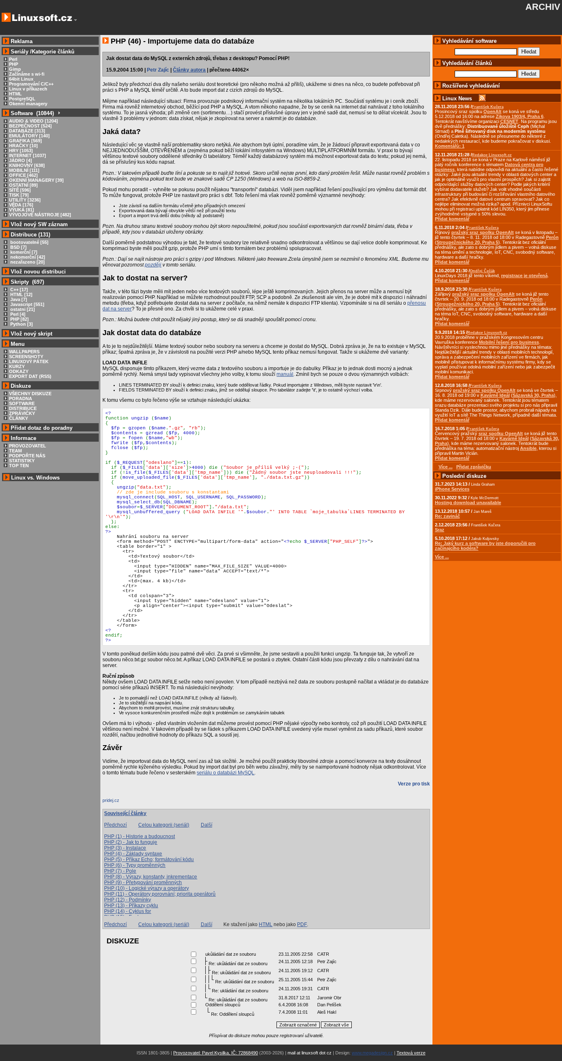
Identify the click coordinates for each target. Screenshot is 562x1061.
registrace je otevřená (524, 275)
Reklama (22, 41)
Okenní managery (28, 103)
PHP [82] (19, 319)
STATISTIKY (22, 460)
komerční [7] (23, 252)
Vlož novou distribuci (38, 272)
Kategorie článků (53, 52)
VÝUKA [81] (21, 209)
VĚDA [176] (21, 204)
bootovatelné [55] (29, 242)
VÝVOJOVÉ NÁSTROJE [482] (40, 214)
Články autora (189, 70)
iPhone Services (452, 488)
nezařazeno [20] (27, 261)
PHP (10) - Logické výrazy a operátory (146, 888)
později (153, 265)
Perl (13, 59)
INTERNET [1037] (27, 155)
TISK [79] (19, 194)
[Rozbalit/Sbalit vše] (59, 113)
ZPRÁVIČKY (22, 413)
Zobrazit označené (298, 1024)
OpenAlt (492, 111)
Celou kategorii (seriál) (163, 825)
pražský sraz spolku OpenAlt (482, 232)
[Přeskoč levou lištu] (75, 20)
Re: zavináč (447, 516)
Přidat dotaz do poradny (40, 428)
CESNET (509, 121)
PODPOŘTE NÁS (27, 455)
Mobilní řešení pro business (509, 342)
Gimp (15, 69)
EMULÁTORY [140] (29, 135)
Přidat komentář (452, 218)
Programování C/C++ (31, 83)
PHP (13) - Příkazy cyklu (131, 905)
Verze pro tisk (414, 784)
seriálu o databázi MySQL (225, 773)
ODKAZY (18, 371)
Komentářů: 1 (449, 146)
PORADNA (20, 398)
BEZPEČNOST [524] (30, 125)
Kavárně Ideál (495, 395)
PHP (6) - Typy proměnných (134, 865)
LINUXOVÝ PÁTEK (29, 361)
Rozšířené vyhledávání (471, 86)
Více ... (442, 556)
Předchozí (115, 825)
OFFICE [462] (23, 175)
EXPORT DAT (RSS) (30, 376)
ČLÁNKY (18, 418)
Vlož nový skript (31, 334)
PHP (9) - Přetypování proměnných (143, 882)
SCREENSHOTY (26, 356)
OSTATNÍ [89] (23, 185)
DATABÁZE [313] (27, 130)
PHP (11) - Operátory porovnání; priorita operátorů (160, 894)
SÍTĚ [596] (20, 190)
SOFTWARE (22, 403)
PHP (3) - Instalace (125, 848)
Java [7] (18, 299)
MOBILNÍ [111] (24, 170)
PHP (13, 64)
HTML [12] (21, 294)
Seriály (19, 52)
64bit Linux (21, 78)
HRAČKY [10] (23, 145)
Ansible (528, 448)
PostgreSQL (22, 98)
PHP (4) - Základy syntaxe (133, 854)
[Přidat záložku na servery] (118, 802)
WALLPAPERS (24, 351)
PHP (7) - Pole (120, 871)
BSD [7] (18, 247)
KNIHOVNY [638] (27, 165)
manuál (284, 374)
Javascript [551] (26, 304)
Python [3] (21, 324)
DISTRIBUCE (23, 408)
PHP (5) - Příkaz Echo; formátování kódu (149, 859)
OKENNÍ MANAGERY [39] (36, 180)
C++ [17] (18, 289)
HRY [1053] (21, 150)
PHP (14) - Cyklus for (127, 911)
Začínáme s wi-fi (26, 74)
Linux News (457, 98)
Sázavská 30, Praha (533, 395)
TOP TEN (19, 465)
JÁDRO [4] (20, 160)
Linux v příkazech (28, 88)
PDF (302, 924)
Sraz (439, 529)
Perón (552, 237)
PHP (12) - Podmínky (127, 900)
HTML (15, 93)
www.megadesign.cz (372, 1052)
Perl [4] (17, 314)
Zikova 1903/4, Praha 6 (519, 116)
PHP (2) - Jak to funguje (130, 842)
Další (206, 825)
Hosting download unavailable (468, 502)
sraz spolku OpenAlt (500, 433)
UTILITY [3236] (25, 199)
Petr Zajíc (158, 70)
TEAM (15, 450)
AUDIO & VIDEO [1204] (33, 120)
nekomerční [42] (27, 257)
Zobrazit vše (336, 1024)
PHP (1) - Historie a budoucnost (139, 836)
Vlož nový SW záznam (39, 224)
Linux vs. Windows (35, 478)
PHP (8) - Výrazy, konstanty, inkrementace (150, 877)
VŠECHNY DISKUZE (30, 393)
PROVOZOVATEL (27, 445)
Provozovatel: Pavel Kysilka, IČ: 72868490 (215, 1052)
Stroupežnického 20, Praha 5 (467, 242)
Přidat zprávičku (473, 466)
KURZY (17, 366)
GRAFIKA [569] (25, 140)
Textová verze (411, 1052)
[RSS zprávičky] (482, 98)
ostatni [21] (22, 309)
